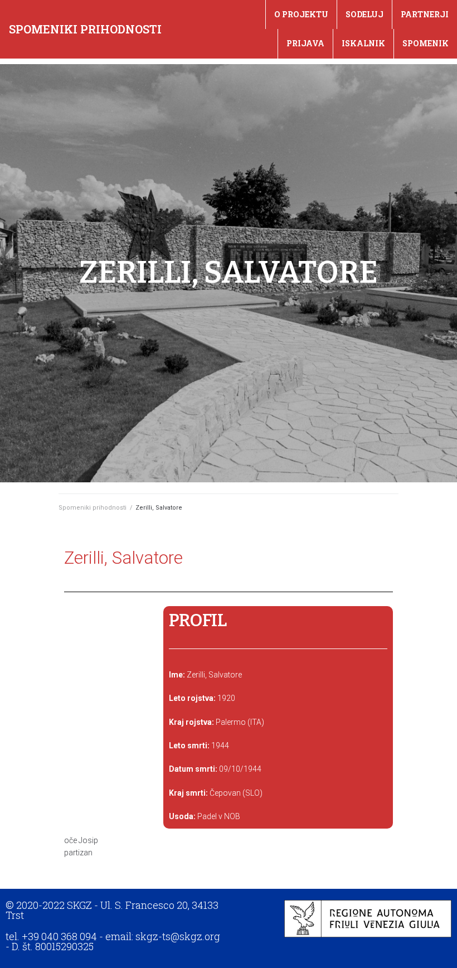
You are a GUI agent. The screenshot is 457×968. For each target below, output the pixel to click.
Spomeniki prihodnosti (85, 29)
